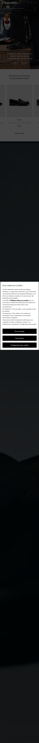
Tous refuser (19, 338)
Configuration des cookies (20, 345)
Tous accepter (19, 331)
